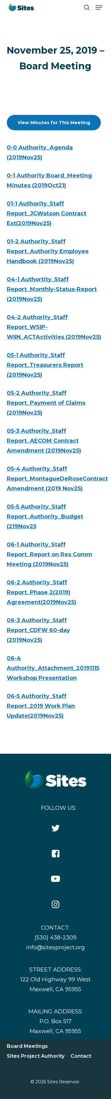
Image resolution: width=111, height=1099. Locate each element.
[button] (99, 7)
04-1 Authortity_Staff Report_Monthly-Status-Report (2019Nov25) (52, 289)
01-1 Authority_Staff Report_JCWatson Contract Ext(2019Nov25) (46, 213)
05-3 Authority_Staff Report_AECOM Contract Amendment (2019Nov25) (44, 441)
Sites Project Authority (35, 1056)
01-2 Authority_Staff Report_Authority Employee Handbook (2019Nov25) (48, 251)
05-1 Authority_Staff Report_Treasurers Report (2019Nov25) (45, 365)
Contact (81, 1056)
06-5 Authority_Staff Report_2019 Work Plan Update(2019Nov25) (41, 706)
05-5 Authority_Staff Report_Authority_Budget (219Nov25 (45, 516)
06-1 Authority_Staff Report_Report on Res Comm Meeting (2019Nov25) (49, 554)
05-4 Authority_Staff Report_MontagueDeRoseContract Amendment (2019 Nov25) (57, 478)
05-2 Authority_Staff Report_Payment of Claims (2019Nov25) (46, 403)
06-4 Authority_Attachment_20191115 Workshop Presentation (53, 668)
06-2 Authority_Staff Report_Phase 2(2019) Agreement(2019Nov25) (41, 592)
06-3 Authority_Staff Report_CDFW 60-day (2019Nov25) (38, 630)
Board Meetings (27, 1046)
